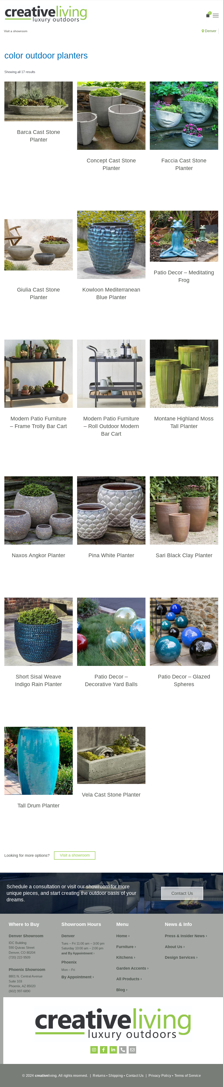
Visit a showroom (75, 855)
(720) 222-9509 (19, 957)
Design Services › (181, 957)
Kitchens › (125, 957)
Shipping (115, 1075)
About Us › (175, 947)
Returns (99, 1075)
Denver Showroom (26, 936)
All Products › (129, 979)
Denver (210, 31)
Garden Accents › (132, 968)
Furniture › (126, 947)
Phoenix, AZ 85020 (22, 986)
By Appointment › (77, 977)
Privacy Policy (160, 1075)
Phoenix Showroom (27, 969)
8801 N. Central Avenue (25, 976)
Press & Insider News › (186, 936)
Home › (123, 936)
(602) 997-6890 (19, 991)
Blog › (121, 990)
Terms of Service (187, 1075)
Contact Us (135, 1075)
